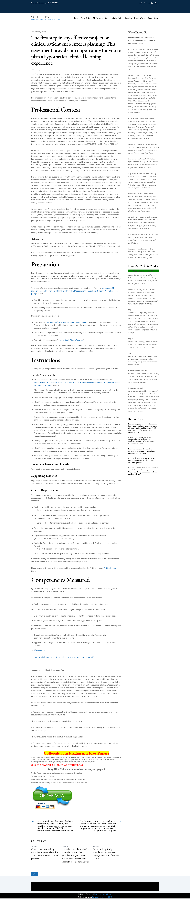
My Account (98, 18)
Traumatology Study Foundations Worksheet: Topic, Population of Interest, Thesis (106, 854)
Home (75, 18)
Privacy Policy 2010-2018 (102, 897)
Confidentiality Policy (113, 18)
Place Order (85, 18)
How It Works (139, 18)
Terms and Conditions (103, 894)
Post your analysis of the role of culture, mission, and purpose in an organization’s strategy (141, 451)
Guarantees (153, 18)
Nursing (36, 70)
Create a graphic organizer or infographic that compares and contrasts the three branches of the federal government (141, 440)
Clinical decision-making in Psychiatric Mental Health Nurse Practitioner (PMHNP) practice (45, 854)
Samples (128, 18)
